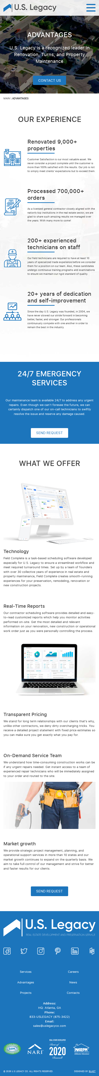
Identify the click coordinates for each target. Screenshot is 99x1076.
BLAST (92, 1071)
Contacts (73, 993)
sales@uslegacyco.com (49, 1026)
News (73, 982)
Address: (49, 1003)
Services (26, 972)
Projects (26, 993)
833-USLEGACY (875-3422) (49, 1017)
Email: (49, 1021)
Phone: (49, 1012)
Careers (73, 972)
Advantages (25, 982)
